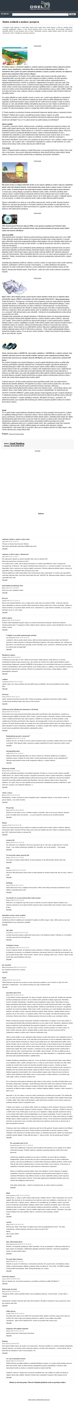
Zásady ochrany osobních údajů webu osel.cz (39, 1399)
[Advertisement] (37, 468)
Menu (5, 14)
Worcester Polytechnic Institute (16, 434)
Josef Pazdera (17, 443)
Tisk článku (37, 451)
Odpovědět (4, 548)
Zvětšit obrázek (37, 46)
